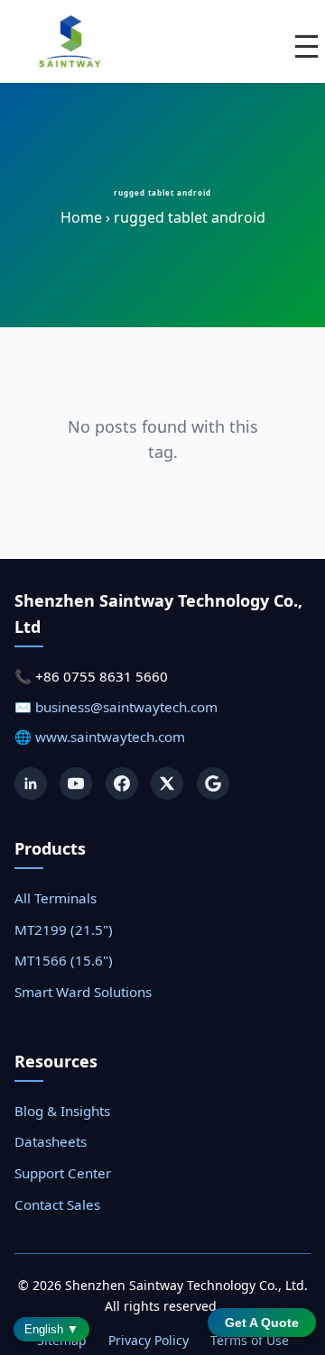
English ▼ (51, 1329)
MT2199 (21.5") (63, 929)
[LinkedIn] (30, 783)
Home (81, 217)
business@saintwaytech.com (126, 707)
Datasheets (50, 1141)
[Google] (213, 783)
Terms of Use (249, 1340)
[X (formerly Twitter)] (167, 783)
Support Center (62, 1173)
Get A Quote (262, 1322)
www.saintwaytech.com (110, 737)
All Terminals (55, 898)
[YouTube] (76, 783)
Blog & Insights (62, 1111)
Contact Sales (57, 1204)
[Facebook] (122, 783)
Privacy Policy (148, 1340)
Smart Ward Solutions (83, 992)
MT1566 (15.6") (63, 960)
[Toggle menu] (306, 46)
